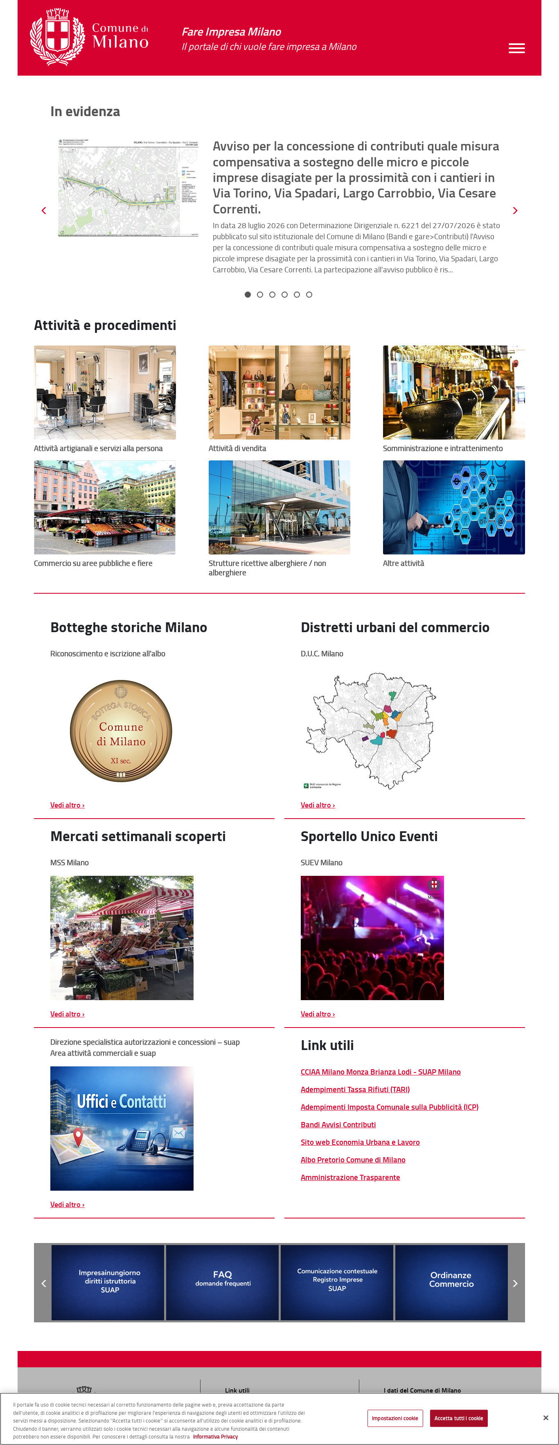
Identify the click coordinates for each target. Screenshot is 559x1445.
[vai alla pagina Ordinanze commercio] (451, 1282)
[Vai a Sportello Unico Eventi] (405, 938)
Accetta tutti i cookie (459, 1418)
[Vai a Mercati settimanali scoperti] (154, 938)
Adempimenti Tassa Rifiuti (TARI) (355, 1089)
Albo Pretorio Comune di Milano (353, 1159)
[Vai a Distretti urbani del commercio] (405, 729)
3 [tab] (273, 296)
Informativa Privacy (215, 1436)
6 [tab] (310, 296)
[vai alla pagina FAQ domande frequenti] (222, 1282)
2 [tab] (261, 296)
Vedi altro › (67, 804)
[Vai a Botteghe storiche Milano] (154, 729)
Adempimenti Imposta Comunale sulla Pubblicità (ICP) (389, 1106)
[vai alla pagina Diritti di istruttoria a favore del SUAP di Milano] (108, 1282)
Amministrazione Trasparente (350, 1176)
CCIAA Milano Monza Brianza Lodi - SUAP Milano (381, 1071)
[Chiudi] (546, 1418)
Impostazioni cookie (395, 1418)
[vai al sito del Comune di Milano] (89, 37)
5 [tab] (298, 296)
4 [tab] (286, 296)
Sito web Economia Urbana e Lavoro (360, 1141)
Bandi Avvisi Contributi (338, 1124)
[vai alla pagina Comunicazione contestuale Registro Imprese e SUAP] (337, 1282)
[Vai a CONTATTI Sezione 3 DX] (154, 1128)
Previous (44, 210)
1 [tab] (249, 296)
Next (515, 210)
